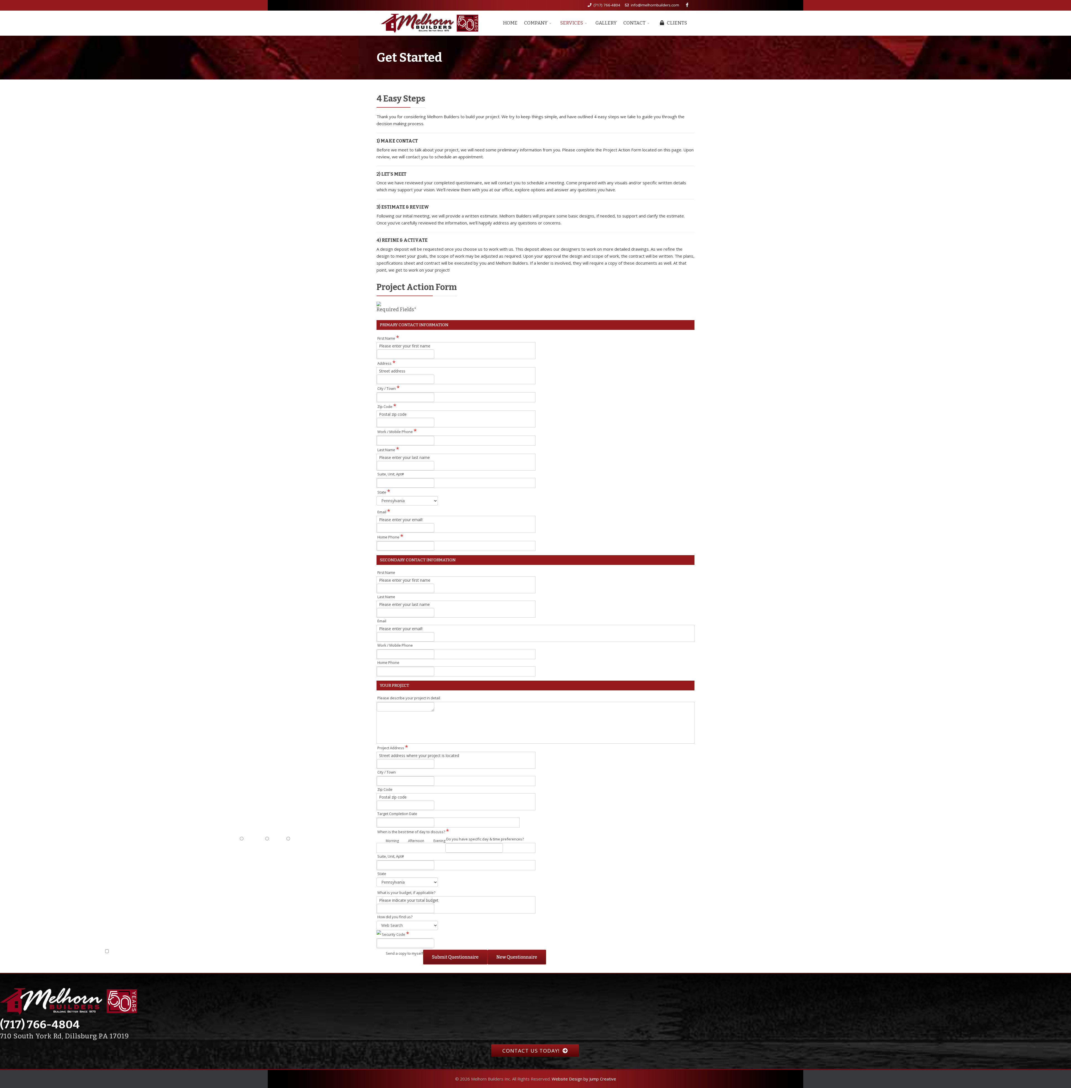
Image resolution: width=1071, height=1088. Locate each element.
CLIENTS (676, 23)
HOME (510, 23)
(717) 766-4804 (607, 5)
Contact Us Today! (531, 1050)
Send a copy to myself (404, 953)
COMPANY (535, 23)
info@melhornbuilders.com (655, 5)
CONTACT (634, 23)
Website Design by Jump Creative (584, 1079)
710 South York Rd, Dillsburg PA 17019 (64, 1036)
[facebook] (687, 5)
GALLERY (606, 23)
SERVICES (571, 23)
